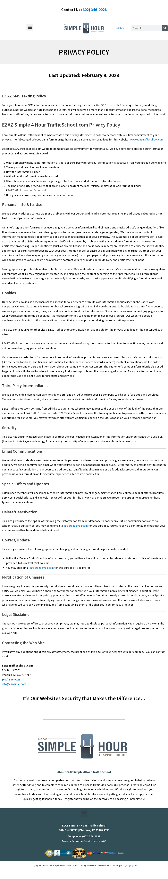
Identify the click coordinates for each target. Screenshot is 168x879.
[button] (29, 27)
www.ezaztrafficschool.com (146, 139)
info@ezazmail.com (76, 525)
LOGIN (120, 28)
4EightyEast (132, 865)
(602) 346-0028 (94, 9)
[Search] (165, 28)
